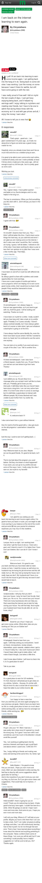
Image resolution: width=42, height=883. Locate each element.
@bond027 (13, 762)
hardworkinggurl (16, 693)
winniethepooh (16, 263)
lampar (12, 510)
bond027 (13, 759)
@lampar (13, 514)
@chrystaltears (15, 30)
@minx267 (13, 135)
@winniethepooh (15, 266)
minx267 (13, 132)
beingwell (14, 615)
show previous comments (11, 178)
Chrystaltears (19, 27)
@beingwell (13, 619)
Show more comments (10, 258)
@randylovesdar (15, 560)
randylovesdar (15, 557)
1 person (4, 122)
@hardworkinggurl (16, 696)
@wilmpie (13, 412)
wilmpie (13, 409)
